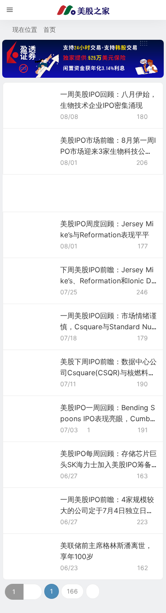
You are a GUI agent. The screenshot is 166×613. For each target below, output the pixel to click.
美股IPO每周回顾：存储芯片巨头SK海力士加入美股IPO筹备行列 (108, 464)
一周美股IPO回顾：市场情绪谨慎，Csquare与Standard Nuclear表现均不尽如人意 (108, 326)
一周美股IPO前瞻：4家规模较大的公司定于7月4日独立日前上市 (107, 510)
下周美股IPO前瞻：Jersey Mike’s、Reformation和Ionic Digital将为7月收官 (107, 280)
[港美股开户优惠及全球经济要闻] (83, 10)
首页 (49, 29)
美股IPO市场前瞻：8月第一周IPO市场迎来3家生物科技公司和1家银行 (108, 151)
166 (72, 591)
